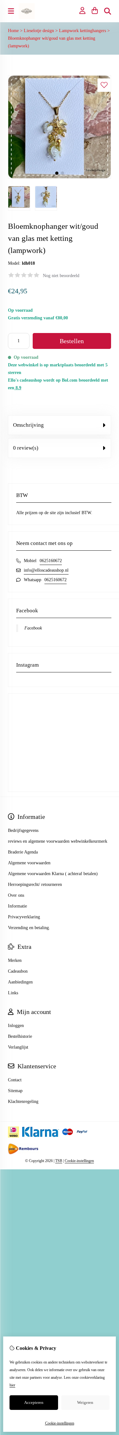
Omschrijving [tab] (28, 425)
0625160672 (51, 560)
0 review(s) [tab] (25, 448)
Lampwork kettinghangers (82, 30)
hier (12, 1385)
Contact (15, 1080)
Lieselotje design (39, 30)
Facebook (33, 628)
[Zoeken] (107, 11)
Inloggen (16, 1025)
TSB (58, 1161)
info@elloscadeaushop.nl (46, 570)
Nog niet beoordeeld (61, 275)
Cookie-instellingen (79, 1161)
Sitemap (15, 1090)
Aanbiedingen (20, 982)
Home (13, 30)
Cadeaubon (18, 971)
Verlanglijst (18, 1047)
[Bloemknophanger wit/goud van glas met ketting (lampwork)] (59, 177)
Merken (15, 960)
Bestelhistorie (20, 1036)
